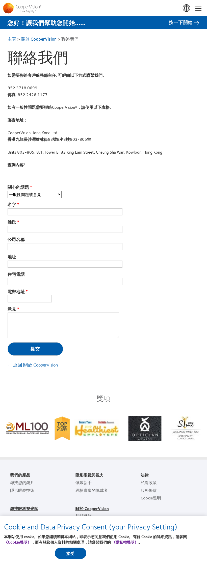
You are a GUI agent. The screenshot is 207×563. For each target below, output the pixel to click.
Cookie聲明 (151, 498)
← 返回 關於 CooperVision (33, 364)
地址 (12, 256)
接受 (70, 553)
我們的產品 (20, 475)
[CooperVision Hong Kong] (103, 8)
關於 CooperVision (39, 39)
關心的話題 (18, 187)
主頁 (12, 39)
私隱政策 (149, 482)
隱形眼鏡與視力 (89, 475)
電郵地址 (16, 291)
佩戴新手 (83, 482)
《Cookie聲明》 (17, 542)
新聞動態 (83, 516)
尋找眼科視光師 (24, 508)
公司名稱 (16, 239)
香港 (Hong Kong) (187, 8)
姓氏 (12, 221)
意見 (12, 309)
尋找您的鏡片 (22, 482)
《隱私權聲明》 (125, 542)
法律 (145, 475)
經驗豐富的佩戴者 (91, 490)
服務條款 (149, 490)
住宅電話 (16, 274)
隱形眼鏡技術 (22, 490)
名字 (12, 204)
